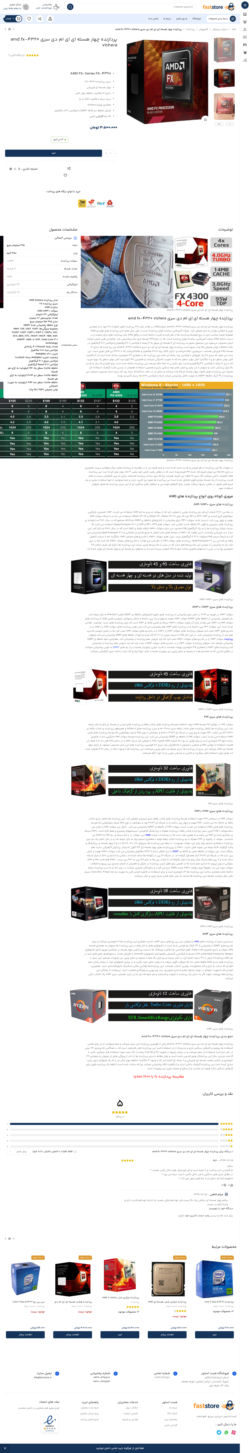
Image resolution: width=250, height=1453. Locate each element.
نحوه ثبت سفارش (90, 1408)
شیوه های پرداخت (89, 1419)
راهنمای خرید (170, 1419)
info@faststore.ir (43, 1378)
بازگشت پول (132, 1408)
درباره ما (173, 1408)
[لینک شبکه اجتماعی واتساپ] (15, 169)
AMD (9, 277)
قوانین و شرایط (130, 1419)
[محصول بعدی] (5, 29)
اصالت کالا (172, 1414)
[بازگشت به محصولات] (9, 29)
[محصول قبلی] (14, 29)
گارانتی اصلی (170, 1425)
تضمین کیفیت (130, 1414)
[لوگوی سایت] (219, 7)
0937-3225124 (101, 1382)
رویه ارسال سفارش (89, 1414)
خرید (54, 153)
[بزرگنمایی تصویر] (205, 120)
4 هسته (11, 269)
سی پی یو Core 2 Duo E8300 (29, 1302)
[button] (230, 124)
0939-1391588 (101, 1378)
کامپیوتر (203, 29)
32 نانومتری (13, 284)
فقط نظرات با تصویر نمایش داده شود (52, 1151)
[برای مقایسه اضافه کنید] (69, 168)
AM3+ (10, 261)
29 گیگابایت (13, 292)
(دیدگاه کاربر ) (17, 55)
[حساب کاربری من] (50, 18)
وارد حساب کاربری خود (197, 1216)
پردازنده (190, 29)
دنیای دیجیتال (220, 29)
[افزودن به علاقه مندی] (65, 175)
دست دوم (218, 1306)
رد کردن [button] (5, 1448)
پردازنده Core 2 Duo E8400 (219, 1302)
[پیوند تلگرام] (11, 169)
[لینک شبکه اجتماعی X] (19, 169)
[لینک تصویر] (214, 1405)
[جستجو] (70, 7)
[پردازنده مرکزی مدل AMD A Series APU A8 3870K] (120, 1274)
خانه (234, 29)
